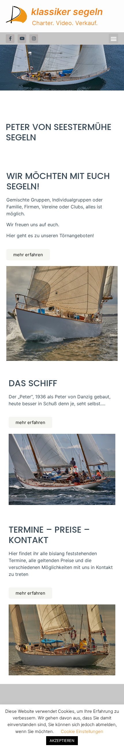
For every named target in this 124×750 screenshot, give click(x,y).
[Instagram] (33, 38)
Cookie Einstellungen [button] (82, 731)
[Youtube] (22, 38)
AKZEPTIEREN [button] (62, 740)
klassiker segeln (67, 11)
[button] (113, 38)
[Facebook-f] (10, 38)
